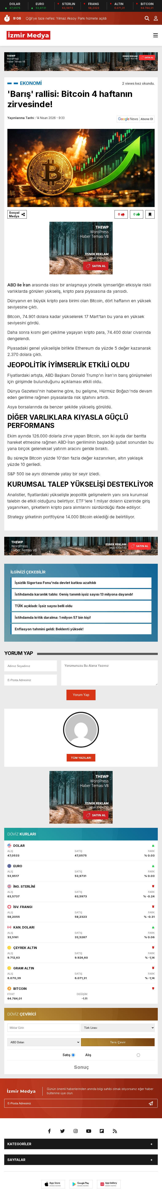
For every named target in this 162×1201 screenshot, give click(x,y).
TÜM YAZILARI (81, 757)
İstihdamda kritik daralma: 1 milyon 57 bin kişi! (53, 617)
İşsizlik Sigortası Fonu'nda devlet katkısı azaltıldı (55, 583)
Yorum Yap (81, 695)
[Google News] (136, 119)
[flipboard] (101, 1131)
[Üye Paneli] (153, 18)
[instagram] (75, 1131)
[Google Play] (81, 1184)
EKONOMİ (31, 83)
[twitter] (62, 1131)
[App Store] (53, 1184)
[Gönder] (152, 1103)
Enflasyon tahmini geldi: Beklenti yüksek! (49, 629)
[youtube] (88, 1131)
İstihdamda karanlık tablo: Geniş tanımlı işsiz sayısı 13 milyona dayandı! (74, 594)
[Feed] (114, 1131)
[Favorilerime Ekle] (150, 214)
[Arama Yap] (145, 18)
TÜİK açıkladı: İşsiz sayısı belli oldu (43, 606)
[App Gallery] (109, 1184)
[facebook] (49, 1131)
